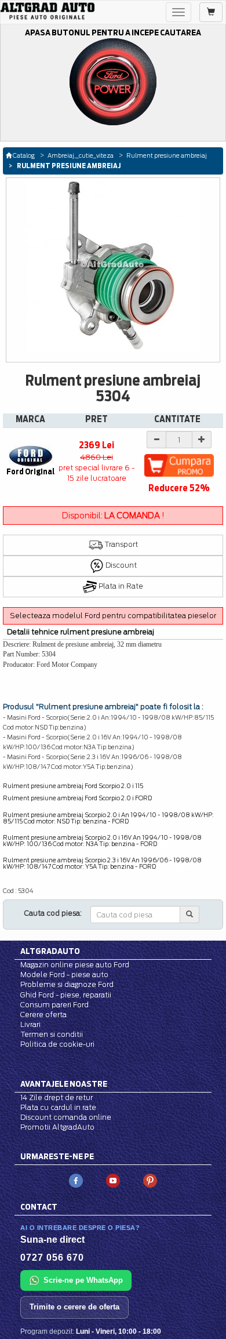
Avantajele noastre (63, 1083)
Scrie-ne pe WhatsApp (83, 1280)
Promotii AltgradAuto (57, 1127)
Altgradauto (50, 951)
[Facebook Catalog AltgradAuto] (76, 1180)
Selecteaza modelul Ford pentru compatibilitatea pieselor (113, 615)
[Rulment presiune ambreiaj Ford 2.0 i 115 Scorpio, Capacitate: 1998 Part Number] (113, 265)
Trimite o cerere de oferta (74, 1306)
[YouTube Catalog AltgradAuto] (113, 1180)
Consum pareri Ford (54, 1004)
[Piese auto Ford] (47, 11)
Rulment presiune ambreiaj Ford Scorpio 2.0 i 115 (73, 785)
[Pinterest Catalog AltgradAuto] (150, 1180)
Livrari (30, 1024)
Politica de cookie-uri (57, 1044)
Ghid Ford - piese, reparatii (65, 994)
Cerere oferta (43, 1014)
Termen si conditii (51, 1034)
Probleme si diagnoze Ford (67, 984)
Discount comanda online (65, 1117)
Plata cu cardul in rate (58, 1107)
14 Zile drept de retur (56, 1097)
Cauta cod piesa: (53, 913)
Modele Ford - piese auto (64, 974)
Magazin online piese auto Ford (74, 964)
